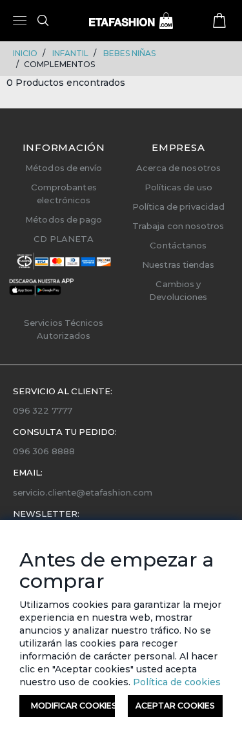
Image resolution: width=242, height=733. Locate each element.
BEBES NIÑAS (129, 53)
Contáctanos (178, 245)
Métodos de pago (63, 219)
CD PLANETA (64, 239)
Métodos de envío (63, 168)
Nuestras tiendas (178, 264)
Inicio (25, 53)
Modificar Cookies (73, 705)
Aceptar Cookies (175, 705)
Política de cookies (175, 682)
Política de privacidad (178, 206)
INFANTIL (70, 53)
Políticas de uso (178, 187)
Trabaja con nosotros (178, 226)
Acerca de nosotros (178, 168)
